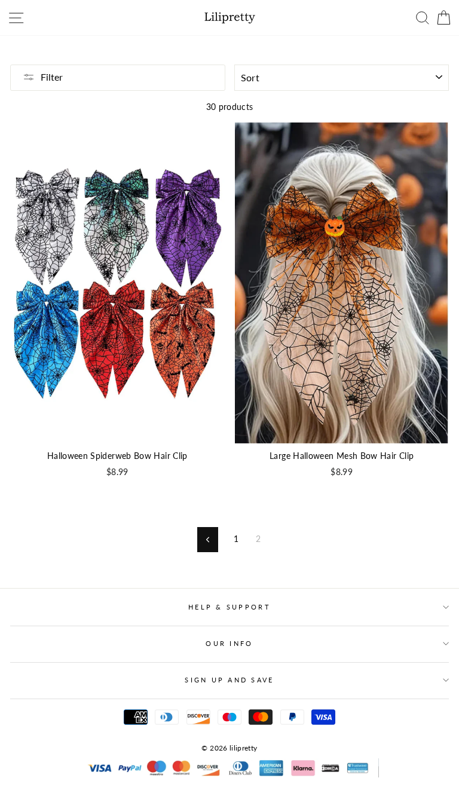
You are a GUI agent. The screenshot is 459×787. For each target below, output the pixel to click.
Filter (52, 76)
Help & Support (229, 607)
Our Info (229, 643)
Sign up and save (229, 680)
